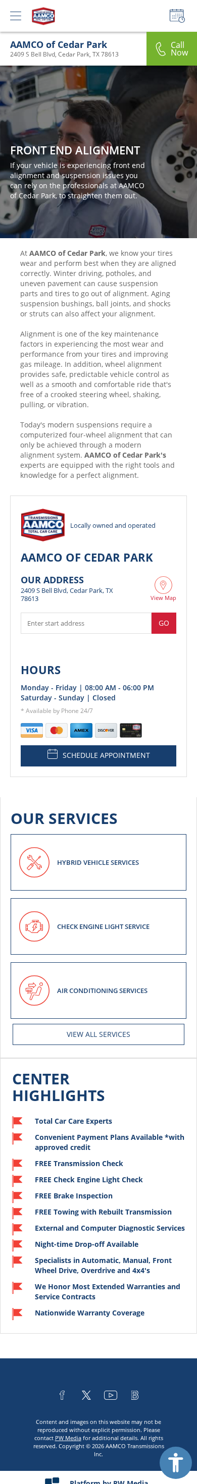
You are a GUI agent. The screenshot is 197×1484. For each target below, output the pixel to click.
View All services (98, 1034)
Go (164, 623)
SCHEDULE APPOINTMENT (106, 755)
